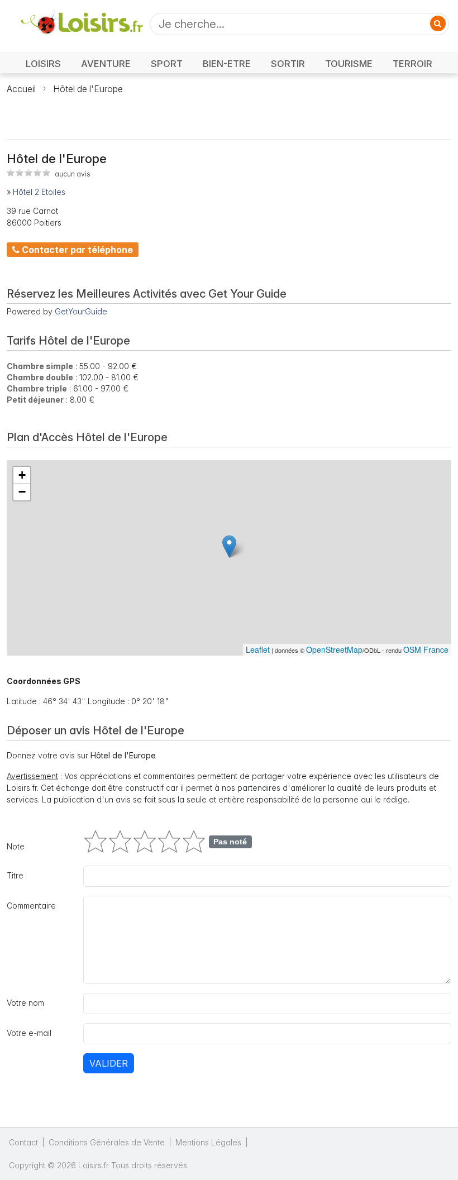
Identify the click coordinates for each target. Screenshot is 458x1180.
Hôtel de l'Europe (88, 88)
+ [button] (22, 475)
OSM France (426, 649)
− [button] (22, 492)
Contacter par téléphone (76, 249)
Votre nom (25, 1002)
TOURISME (349, 63)
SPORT (167, 63)
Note (16, 846)
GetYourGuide (81, 311)
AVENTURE (106, 63)
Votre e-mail (29, 1033)
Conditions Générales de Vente (107, 1142)
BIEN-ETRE (227, 63)
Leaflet (258, 649)
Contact (23, 1142)
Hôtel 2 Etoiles (39, 192)
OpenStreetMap (334, 649)
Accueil (21, 88)
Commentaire (31, 905)
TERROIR (412, 63)
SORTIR (288, 63)
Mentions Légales (208, 1142)
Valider (108, 1063)
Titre (15, 875)
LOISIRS (43, 63)
